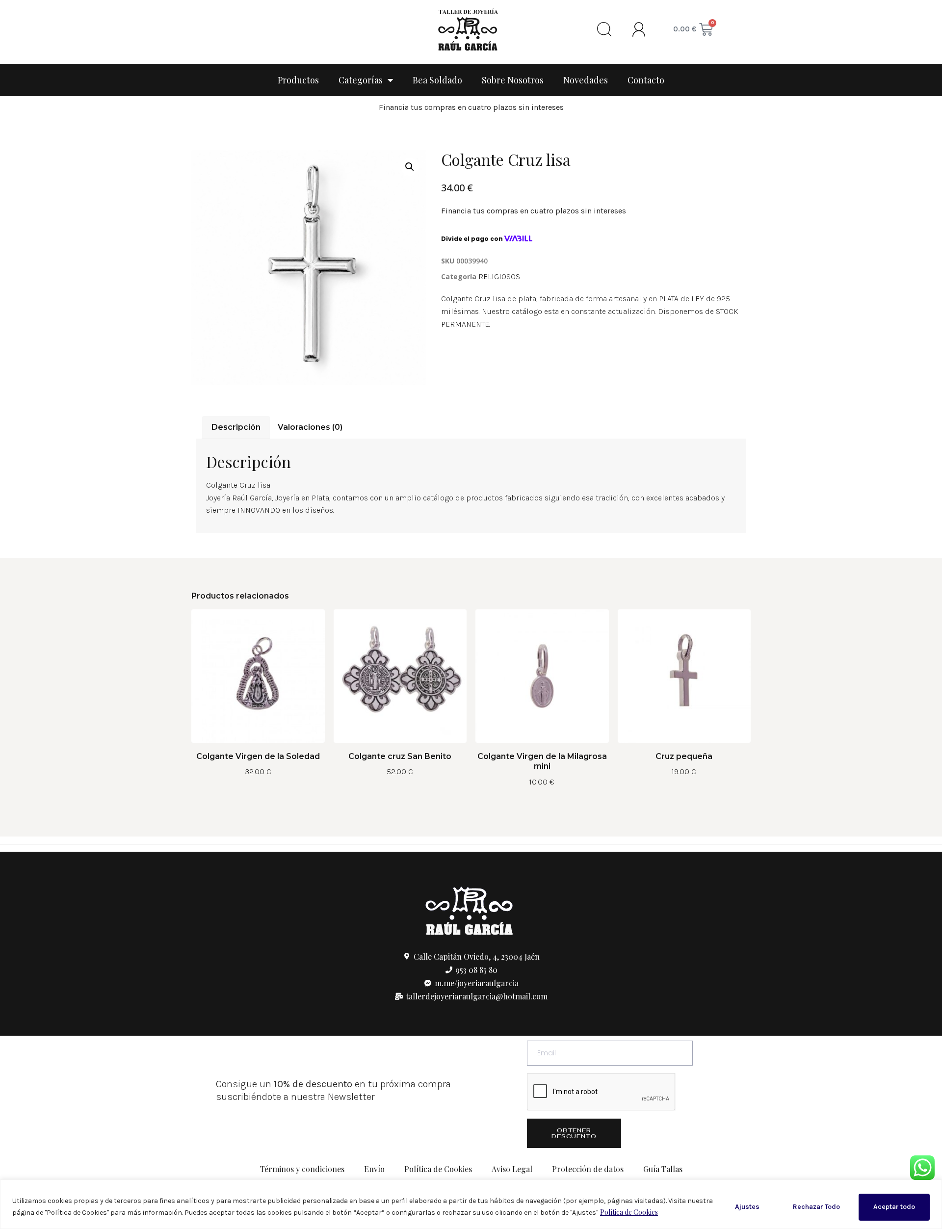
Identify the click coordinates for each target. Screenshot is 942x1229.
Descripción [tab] (236, 427)
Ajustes (747, 1207)
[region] (471, 1204)
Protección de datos (588, 1169)
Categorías (361, 80)
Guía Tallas (662, 1169)
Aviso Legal (512, 1169)
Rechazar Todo (816, 1207)
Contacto (646, 80)
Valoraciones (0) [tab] (310, 427)
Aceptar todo (894, 1207)
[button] (410, 167)
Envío (374, 1169)
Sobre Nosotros (513, 80)
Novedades (585, 80)
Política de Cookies (629, 1212)
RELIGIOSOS (499, 276)
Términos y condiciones (302, 1169)
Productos (298, 80)
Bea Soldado (437, 80)
